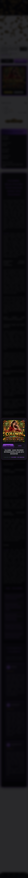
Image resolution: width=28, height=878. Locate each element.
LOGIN (20, 445)
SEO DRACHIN (20, 457)
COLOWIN (13, 457)
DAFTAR (8, 445)
